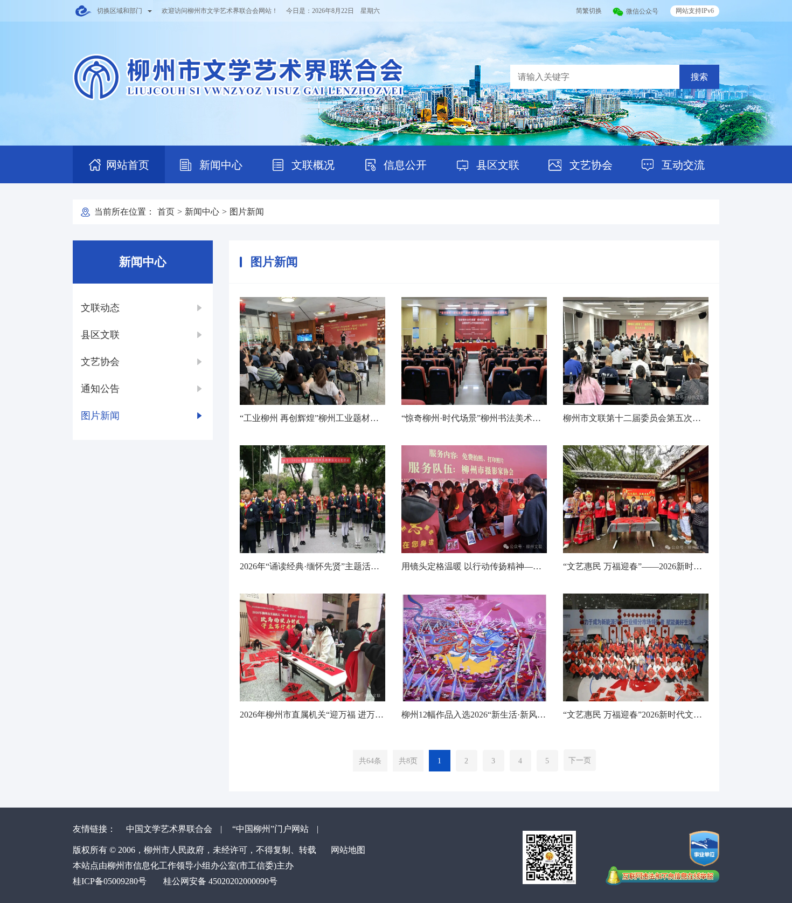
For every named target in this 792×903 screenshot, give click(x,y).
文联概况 (312, 165)
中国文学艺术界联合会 (169, 828)
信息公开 (404, 165)
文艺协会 (590, 165)
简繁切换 (589, 11)
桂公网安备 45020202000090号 (220, 881)
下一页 (579, 760)
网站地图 (348, 849)
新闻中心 (219, 165)
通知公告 (100, 388)
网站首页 (127, 165)
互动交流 (682, 165)
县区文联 (496, 165)
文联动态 (100, 307)
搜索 (699, 76)
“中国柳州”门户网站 (270, 828)
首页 (166, 211)
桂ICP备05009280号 (110, 881)
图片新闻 (247, 211)
